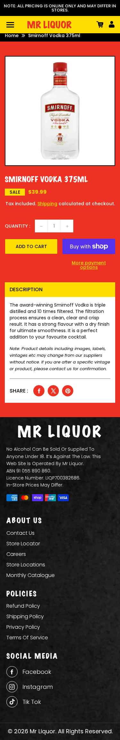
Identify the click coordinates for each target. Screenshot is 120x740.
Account (110, 24)
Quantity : (17, 226)
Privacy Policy (23, 627)
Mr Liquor (42, 731)
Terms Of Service (27, 637)
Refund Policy (23, 606)
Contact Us (20, 533)
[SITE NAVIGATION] (10, 24)
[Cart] (99, 24)
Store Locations (25, 564)
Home (12, 35)
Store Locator (23, 543)
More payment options (89, 265)
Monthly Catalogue (30, 575)
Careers (16, 554)
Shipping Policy (25, 616)
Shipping (47, 203)
